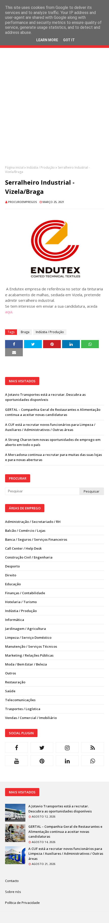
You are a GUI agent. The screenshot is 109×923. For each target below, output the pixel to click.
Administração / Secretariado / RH (33, 521)
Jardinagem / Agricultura (25, 628)
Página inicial (14, 167)
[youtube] (16, 760)
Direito (10, 575)
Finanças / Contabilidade (25, 593)
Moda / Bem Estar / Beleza (26, 664)
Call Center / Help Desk (23, 548)
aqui (8, 311)
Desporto (12, 566)
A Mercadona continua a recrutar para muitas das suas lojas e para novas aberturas (53, 457)
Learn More (47, 40)
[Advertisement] (54, 110)
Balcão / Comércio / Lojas (25, 530)
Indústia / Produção (41, 167)
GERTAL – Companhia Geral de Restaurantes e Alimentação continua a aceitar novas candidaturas (52, 412)
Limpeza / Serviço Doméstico (28, 637)
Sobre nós (13, 891)
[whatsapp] (92, 760)
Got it (69, 40)
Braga (25, 332)
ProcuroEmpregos (22, 202)
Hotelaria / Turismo (21, 602)
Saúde (10, 691)
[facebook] (16, 747)
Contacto (12, 880)
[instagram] (67, 747)
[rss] (92, 747)
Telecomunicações (20, 700)
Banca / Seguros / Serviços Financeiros (36, 539)
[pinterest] (41, 760)
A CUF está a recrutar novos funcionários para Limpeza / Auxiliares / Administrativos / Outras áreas (50, 427)
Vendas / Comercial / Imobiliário (31, 717)
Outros (10, 673)
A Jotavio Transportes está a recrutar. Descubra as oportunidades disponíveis (45, 397)
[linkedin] (67, 760)
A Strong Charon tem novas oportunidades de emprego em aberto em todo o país (52, 442)
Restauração (15, 682)
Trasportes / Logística (22, 709)
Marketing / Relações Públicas (29, 655)
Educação (13, 584)
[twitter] (41, 747)
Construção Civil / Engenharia (28, 557)
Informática (14, 619)
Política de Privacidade (22, 902)
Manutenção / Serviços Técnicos (31, 646)
